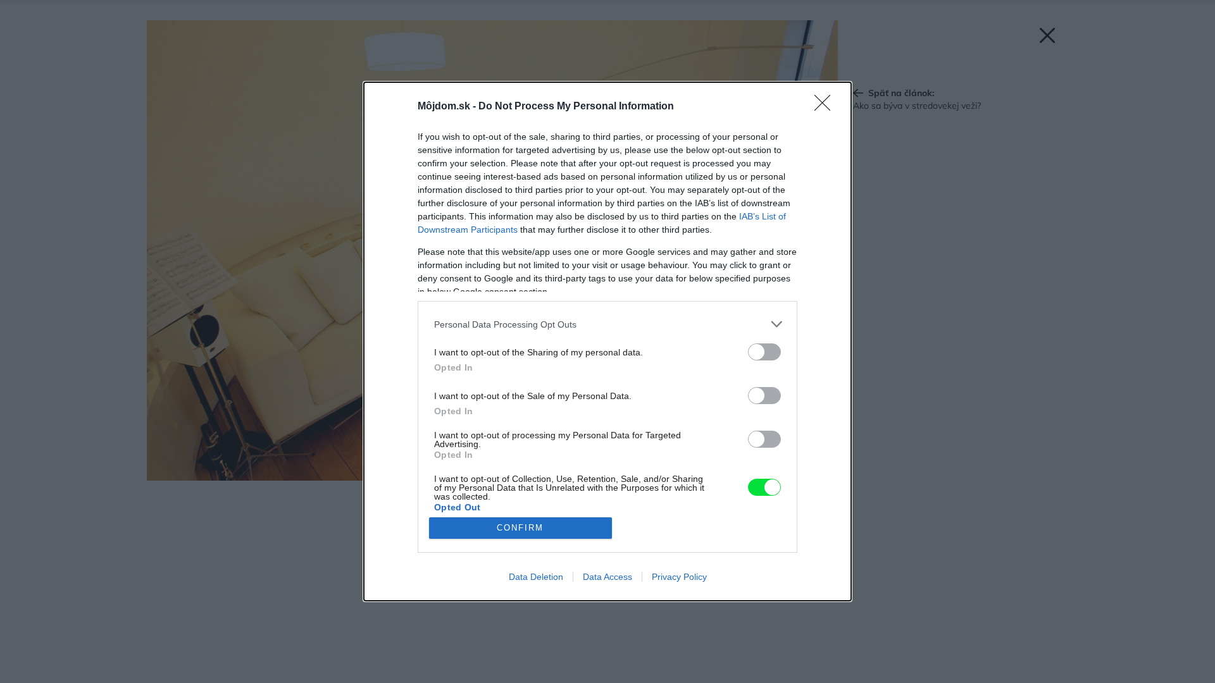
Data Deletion (536, 577)
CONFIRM (520, 527)
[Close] (826, 107)
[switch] (764, 351)
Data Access (607, 577)
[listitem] (607, 324)
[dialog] (607, 341)
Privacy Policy (679, 577)
